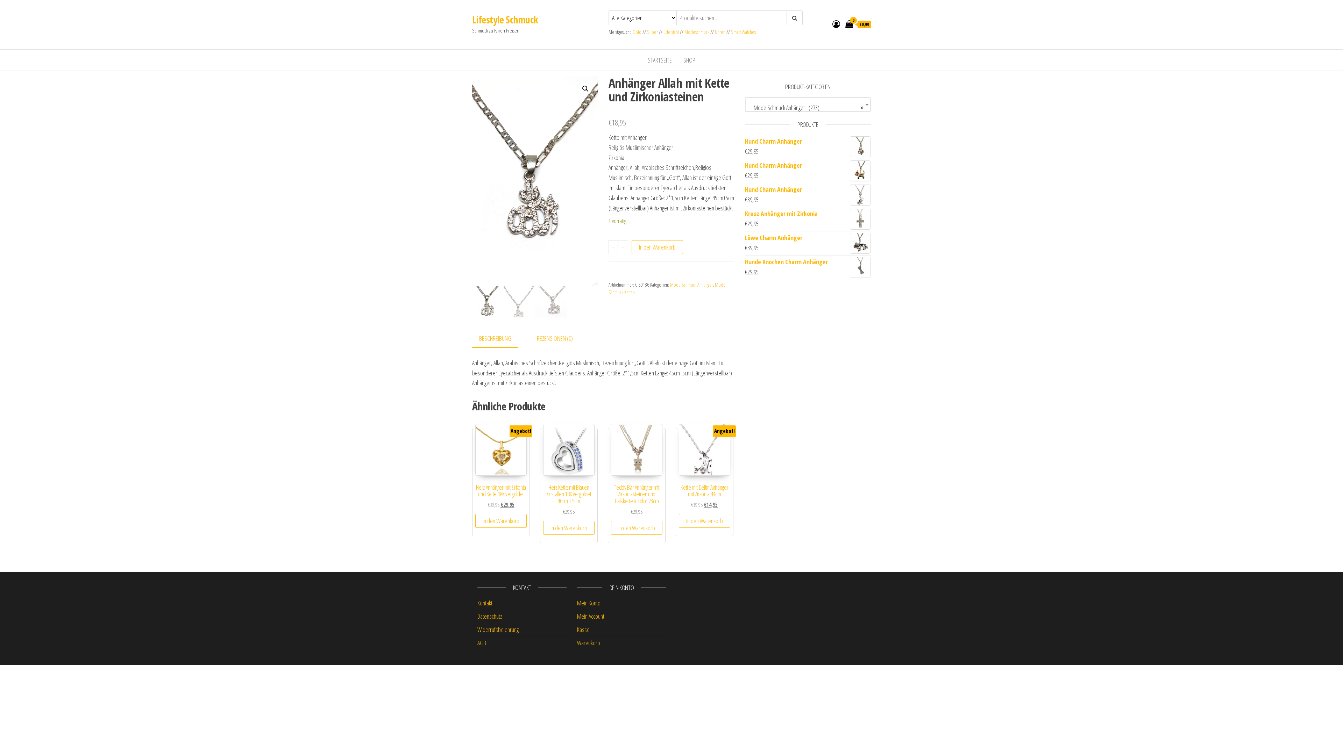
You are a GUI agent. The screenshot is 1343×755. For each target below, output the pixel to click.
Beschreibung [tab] (495, 338)
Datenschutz (489, 616)
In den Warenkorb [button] (501, 521)
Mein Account (590, 616)
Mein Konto (589, 603)
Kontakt (484, 603)
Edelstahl (671, 32)
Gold (637, 32)
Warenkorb (588, 643)
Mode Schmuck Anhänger (691, 284)
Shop (689, 60)
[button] (585, 88)
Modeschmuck (696, 32)
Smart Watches (743, 32)
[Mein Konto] (836, 24)
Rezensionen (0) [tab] (555, 338)
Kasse (583, 629)
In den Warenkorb (657, 247)
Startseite (660, 60)
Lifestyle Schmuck (505, 19)
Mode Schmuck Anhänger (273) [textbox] (805, 107)
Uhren (720, 32)
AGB (481, 643)
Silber (652, 32)
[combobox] (808, 104)
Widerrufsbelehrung (498, 629)
